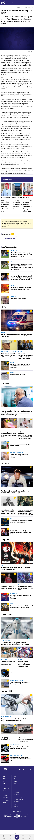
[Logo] (3, 2)
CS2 (2, 584)
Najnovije (11, 2)
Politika (19, 351)
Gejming (19, 659)
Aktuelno (13, 442)
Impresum (16, 794)
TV (14, 778)
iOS (11, 670)
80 (7, 262)
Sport (4, 778)
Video (15, 776)
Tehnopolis (6, 798)
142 (13, 233)
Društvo (13, 296)
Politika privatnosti (19, 799)
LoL (2, 565)
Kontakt (16, 806)
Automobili (6, 800)
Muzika (12, 518)
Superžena (6, 793)
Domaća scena (14, 593)
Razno (12, 372)
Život (4, 783)
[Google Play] (10, 816)
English (16, 781)
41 (7, 274)
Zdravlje (5, 786)
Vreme (15, 783)
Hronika (3, 332)
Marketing (16, 792)
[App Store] (23, 816)
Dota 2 (12, 603)
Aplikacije (16, 802)
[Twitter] (23, 769)
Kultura (5, 790)
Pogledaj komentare (9, 238)
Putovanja (6, 788)
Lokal (4, 802)
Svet (12, 285)
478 (8, 251)
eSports (5, 795)
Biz (3, 781)
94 (7, 296)
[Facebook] (20, 769)
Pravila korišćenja (19, 797)
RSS (15, 804)
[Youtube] (30, 769)
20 (7, 285)
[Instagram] (27, 769)
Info (4, 776)
